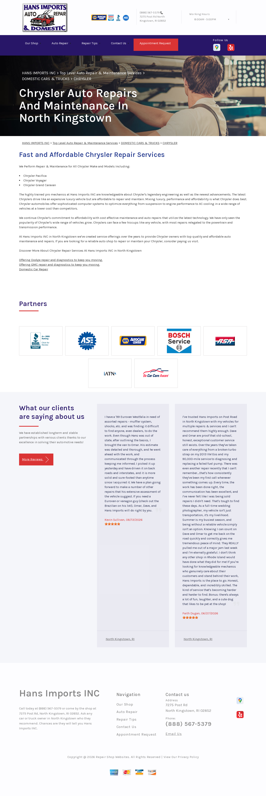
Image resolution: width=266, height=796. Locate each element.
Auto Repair (60, 43)
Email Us (174, 734)
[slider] (112, 523)
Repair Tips (90, 43)
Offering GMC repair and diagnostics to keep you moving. (59, 264)
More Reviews (32, 459)
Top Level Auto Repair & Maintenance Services (101, 73)
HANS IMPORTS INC (39, 73)
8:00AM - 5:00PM (205, 19)
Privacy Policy (188, 757)
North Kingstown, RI (120, 639)
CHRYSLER (82, 79)
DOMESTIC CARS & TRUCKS (46, 79)
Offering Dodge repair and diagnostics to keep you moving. (61, 260)
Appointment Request (155, 43)
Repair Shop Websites (112, 757)
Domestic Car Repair (33, 269)
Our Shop (31, 43)
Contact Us (118, 43)
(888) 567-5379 (150, 12)
